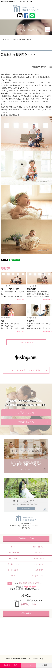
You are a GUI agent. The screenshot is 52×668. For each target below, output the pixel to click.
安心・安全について (12, 564)
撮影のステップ (39, 558)
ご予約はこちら (26, 412)
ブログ (14, 39)
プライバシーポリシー (39, 576)
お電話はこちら (26, 422)
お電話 (44, 665)
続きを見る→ (21, 299)
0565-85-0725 (30, 587)
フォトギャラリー (13, 552)
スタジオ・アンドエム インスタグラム (26, 370)
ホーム (13, 547)
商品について (39, 552)
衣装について (13, 558)
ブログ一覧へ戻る (26, 342)
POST (5, 260)
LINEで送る (15, 260)
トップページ (5, 39)
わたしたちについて (39, 564)
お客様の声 (39, 570)
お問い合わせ (26, 613)
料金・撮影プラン (39, 547)
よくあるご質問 (13, 570)
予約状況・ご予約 (10, 665)
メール (28, 665)
